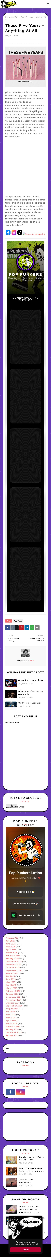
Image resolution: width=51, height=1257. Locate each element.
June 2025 (11, 979)
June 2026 (11, 943)
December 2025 (14, 961)
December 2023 (14, 1032)
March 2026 (11, 952)
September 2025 (14, 970)
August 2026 (12, 937)
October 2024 (13, 1002)
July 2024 (10, 1011)
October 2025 (13, 967)
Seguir (25, 1250)
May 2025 (10, 982)
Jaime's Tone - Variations (27, 1181)
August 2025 (12, 973)
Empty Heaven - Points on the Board (31, 1158)
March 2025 (11, 988)
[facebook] (10, 1092)
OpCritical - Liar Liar (29, 703)
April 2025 (11, 985)
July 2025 (10, 976)
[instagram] (20, 1092)
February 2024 (13, 1026)
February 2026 (13, 955)
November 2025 (13, 964)
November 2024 (13, 999)
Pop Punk (15, 17)
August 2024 (12, 1008)
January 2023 (12, 1035)
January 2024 (12, 1029)
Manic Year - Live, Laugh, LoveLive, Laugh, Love (29, 1208)
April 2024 (11, 1020)
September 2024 (14, 1005)
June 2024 (11, 1014)
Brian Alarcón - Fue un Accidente (30, 692)
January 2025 (12, 994)
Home (7, 17)
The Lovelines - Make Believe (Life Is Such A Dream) (31, 1170)
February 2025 (13, 991)
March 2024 (11, 1023)
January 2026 (12, 958)
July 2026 (10, 940)
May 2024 (10, 1017)
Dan (31, 661)
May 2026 (10, 946)
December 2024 (14, 997)
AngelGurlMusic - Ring (30, 680)
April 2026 (11, 949)
